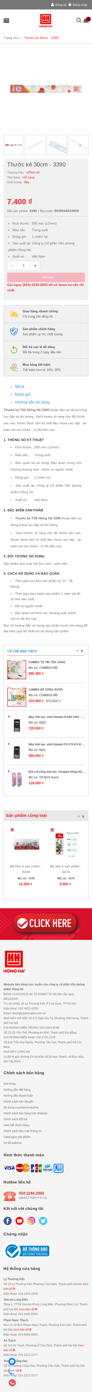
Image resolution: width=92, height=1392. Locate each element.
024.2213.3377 (28, 1375)
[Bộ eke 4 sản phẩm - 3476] (66, 843)
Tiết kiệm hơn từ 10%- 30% (42, 367)
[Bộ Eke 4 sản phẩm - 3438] (26, 843)
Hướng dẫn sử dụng (32, 402)
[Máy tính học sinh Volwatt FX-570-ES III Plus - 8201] (16, 752)
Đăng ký (60, 5)
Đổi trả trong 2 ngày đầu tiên (42, 349)
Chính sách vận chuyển (19, 1101)
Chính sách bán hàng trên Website (25, 1113)
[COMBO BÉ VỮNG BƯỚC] (16, 697)
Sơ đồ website (12, 1143)
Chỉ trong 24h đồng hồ (40, 314)
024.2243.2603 (28, 1293)
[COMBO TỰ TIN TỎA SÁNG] (16, 669)
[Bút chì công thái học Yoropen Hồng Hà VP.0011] (16, 779)
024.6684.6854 (28, 1334)
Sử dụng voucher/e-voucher (21, 1107)
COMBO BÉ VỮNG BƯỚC (46, 689)
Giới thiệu (10, 1084)
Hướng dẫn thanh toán (18, 1095)
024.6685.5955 (28, 1314)
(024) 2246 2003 (35, 285)
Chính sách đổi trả (15, 1119)
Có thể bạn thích (22, 651)
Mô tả (19, 387)
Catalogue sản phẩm (17, 1137)
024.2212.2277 (28, 1355)
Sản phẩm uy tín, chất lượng (42, 331)
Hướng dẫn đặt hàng (17, 1089)
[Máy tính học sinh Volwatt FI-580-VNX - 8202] (16, 724)
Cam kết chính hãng (16, 1125)
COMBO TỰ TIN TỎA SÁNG (47, 662)
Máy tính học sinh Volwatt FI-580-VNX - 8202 (58, 717)
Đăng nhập (79, 5)
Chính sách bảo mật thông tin (23, 1131)
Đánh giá (22, 394)
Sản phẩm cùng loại (26, 815)
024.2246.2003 (31, 1193)
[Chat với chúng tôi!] (12, 1361)
